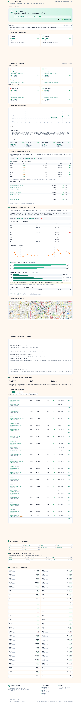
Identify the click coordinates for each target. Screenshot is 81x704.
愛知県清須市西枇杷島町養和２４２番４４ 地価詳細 (50, 73)
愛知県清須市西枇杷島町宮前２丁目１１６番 (17, 418)
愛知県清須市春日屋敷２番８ (14, 511)
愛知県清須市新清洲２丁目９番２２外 (15, 187)
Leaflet (62, 318)
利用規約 (10, 699)
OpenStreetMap (66, 318)
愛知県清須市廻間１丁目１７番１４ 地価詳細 (17, 73)
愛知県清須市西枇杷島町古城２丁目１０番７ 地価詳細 (51, 97)
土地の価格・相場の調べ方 (46, 691)
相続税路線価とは (44, 694)
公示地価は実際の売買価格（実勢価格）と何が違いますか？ (18, 369)
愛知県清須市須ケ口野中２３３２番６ (16, 450)
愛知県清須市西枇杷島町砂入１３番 (15, 425)
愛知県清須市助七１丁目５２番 (15, 436)
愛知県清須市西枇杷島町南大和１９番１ (16, 432)
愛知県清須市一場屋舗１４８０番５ (15, 192)
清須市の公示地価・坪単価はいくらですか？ (16, 341)
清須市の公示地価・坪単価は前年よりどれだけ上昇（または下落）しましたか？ (21, 354)
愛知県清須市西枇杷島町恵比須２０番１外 (16, 185)
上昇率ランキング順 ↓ (24, 394)
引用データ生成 (42, 3)
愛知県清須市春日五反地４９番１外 (15, 454)
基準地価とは (44, 693)
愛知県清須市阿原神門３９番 (14, 493)
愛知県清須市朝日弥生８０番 (14, 468)
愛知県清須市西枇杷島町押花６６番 (15, 189)
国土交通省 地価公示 (15, 125)
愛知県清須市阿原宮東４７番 (14, 479)
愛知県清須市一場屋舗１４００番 (15, 475)
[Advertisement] (36, 54)
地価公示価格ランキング (21, 3)
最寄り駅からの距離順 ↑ (33, 394)
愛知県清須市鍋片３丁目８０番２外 (15, 443)
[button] (38, 301)
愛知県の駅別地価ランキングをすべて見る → (15, 563)
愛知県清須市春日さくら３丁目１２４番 (16, 465)
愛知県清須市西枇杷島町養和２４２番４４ (16, 404)
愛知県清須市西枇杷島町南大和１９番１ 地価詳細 (17, 97)
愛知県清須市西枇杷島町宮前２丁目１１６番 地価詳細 (51, 82)
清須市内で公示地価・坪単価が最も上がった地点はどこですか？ (19, 349)
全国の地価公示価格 (12, 3)
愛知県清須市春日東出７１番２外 (15, 197)
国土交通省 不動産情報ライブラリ (15, 293)
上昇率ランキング (44, 690)
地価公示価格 (10, 6)
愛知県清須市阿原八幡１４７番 (15, 518)
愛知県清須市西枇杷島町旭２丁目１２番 (16, 411)
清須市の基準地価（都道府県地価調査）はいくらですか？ (18, 358)
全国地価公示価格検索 (45, 687)
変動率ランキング (29, 3)
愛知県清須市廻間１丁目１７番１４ (15, 400)
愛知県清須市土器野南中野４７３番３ (16, 486)
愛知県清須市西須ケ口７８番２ (14, 194)
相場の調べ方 (36, 3)
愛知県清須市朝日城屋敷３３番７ (15, 447)
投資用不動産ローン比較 (67, 1)
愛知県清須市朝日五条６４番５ (15, 515)
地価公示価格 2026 (59, 1)
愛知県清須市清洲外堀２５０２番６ (15, 472)
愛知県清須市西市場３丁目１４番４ (15, 429)
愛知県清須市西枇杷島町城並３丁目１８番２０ (17, 190)
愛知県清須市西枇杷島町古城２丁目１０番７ (17, 407)
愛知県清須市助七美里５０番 (14, 199)
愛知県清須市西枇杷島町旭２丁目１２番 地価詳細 (17, 82)
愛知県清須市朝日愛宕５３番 (14, 497)
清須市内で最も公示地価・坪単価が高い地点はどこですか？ (18, 345)
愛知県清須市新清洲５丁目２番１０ (15, 422)
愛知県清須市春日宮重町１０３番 (15, 504)
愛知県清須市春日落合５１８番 (15, 490)
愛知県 (15, 6)
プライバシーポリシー (17, 699)
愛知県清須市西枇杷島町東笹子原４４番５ (16, 461)
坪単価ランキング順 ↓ (15, 394)
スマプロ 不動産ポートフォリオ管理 (64, 687)
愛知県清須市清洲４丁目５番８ (14, 196)
